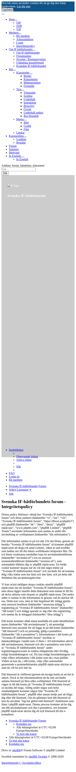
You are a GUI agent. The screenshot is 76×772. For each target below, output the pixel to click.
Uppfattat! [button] (7, 9)
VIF (18, 29)
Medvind (14, 152)
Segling (28, 96)
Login (19, 42)
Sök (5, 173)
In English (15, 156)
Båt (11, 69)
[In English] (22, 157)
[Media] (25, 120)
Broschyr (29, 106)
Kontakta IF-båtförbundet (31, 66)
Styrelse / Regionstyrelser (31, 59)
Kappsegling (16, 136)
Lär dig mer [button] (23, 6)
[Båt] (14, 70)
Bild (26, 122)
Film (26, 129)
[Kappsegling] (25, 137)
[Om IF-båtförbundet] (33, 50)
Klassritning (31, 79)
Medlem (13, 32)
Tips (18, 89)
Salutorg (14, 149)
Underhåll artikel (33, 112)
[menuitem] (27, 456)
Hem (12, 19)
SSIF (19, 26)
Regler (27, 76)
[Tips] (22, 90)
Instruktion (30, 102)
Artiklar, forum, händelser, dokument (22, 165)
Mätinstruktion (32, 82)
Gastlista (21, 139)
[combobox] (18, 169)
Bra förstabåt (31, 116)
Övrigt (27, 109)
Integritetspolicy (25, 46)
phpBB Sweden (38, 756)
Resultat (21, 142)
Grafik (27, 126)
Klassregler (22, 72)
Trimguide (30, 92)
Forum (13, 146)
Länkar (20, 132)
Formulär (29, 86)
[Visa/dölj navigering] (2, 14)
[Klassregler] (30, 73)
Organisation (23, 56)
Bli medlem (23, 36)
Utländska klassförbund (30, 62)
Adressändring (24, 39)
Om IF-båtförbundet (20, 49)
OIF (18, 22)
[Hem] (16, 20)
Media (20, 119)
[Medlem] (19, 33)
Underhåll (29, 99)
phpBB (16, 750)
